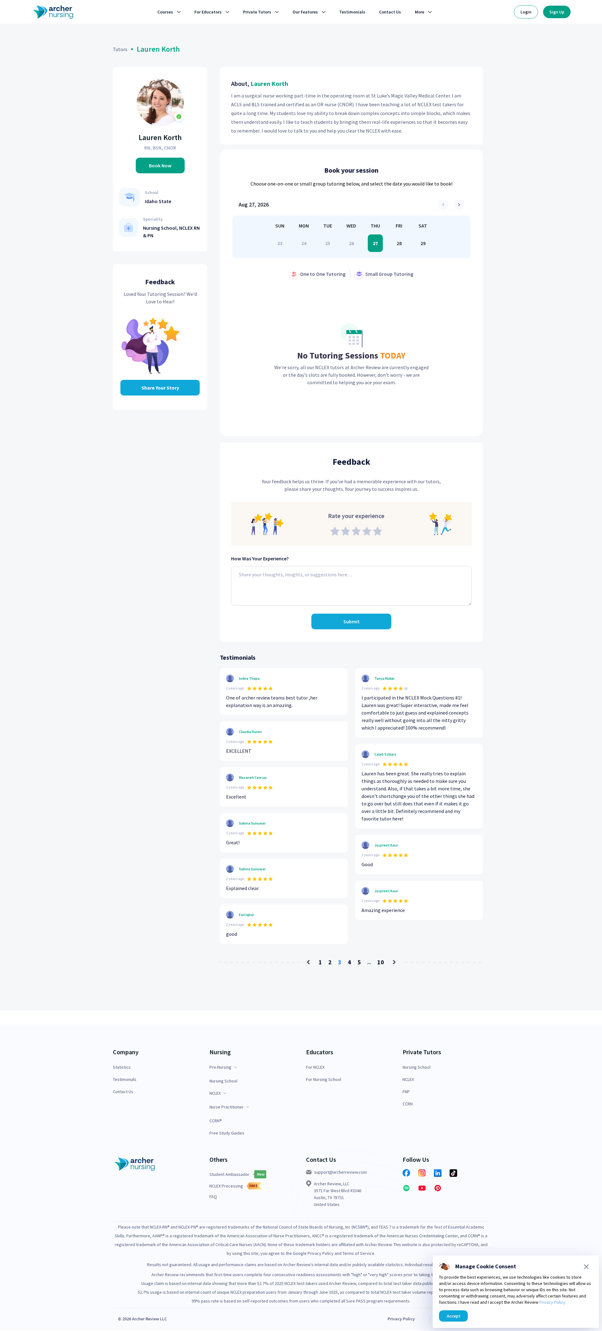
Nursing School (223, 1081)
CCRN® (215, 1121)
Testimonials (124, 1079)
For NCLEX (315, 1067)
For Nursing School (323, 1079)
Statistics (122, 1067)
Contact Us (123, 1091)
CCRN (408, 1104)
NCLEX (408, 1079)
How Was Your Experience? (260, 558)
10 (380, 962)
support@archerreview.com (340, 1172)
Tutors (120, 49)
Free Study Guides (226, 1133)
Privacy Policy (401, 1319)
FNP (406, 1091)
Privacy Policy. (552, 1302)
